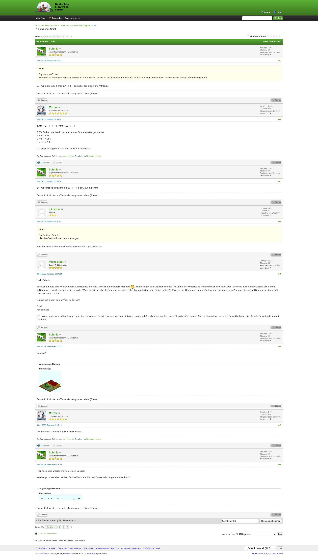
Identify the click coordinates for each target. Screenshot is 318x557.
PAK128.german (86, 26)
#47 (279, 425)
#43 (279, 181)
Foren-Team (41, 548)
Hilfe (279, 12)
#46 (279, 346)
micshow (54, 209)
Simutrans (65, 26)
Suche (267, 12)
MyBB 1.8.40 (78, 554)
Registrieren (71, 18)
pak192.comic (68, 156)
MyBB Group (101, 554)
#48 (279, 464)
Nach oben (89, 548)
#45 (279, 274)
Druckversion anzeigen (48, 533)
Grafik (74, 26)
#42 (279, 119)
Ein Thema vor (66, 520)
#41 (279, 60)
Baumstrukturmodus (272, 41)
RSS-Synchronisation (152, 548)
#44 (279, 221)
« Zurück (49, 36)
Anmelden (57, 18)
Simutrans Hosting (93, 156)
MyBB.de (58, 554)
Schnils (53, 48)
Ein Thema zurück (47, 520)
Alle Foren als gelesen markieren (126, 548)
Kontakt (52, 548)
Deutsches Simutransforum (47, 26)
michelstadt (56, 261)
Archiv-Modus (102, 548)
